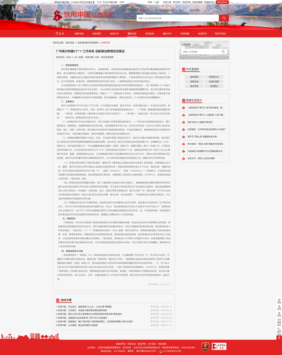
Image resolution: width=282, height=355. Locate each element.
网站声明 (186, 2)
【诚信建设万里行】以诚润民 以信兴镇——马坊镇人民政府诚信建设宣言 (206, 114)
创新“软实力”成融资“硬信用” (200, 122)
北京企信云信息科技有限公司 (147, 347)
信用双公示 (214, 76)
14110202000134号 (172, 350)
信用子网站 (220, 33)
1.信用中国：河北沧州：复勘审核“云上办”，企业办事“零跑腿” (114, 306)
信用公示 (116, 33)
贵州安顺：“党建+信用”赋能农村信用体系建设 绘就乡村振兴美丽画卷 (206, 143)
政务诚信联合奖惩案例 (88, 42)
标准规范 (99, 33)
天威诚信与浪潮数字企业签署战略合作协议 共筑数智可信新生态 (206, 150)
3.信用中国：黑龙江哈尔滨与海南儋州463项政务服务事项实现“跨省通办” (114, 313)
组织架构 (194, 76)
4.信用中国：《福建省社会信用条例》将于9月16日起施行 (114, 317)
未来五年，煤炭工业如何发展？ (201, 158)
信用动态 (149, 33)
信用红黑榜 (214, 81)
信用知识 (205, 33)
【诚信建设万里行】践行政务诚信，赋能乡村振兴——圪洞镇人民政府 (206, 107)
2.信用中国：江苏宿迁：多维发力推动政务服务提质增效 (114, 310)
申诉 (279, 315)
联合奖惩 (134, 33)
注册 (157, 2)
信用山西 (167, 2)
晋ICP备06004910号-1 (146, 350)
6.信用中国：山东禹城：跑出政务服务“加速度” (114, 325)
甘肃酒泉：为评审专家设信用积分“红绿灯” (206, 129)
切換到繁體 (197, 2)
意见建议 (177, 2)
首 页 (64, 33)
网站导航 (162, 343)
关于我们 (152, 343)
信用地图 (187, 33)
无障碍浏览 (209, 2)
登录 (150, 2)
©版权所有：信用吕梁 (126, 343)
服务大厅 (169, 33)
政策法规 (81, 33)
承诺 (279, 309)
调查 (279, 302)
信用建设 (214, 86)
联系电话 (279, 332)
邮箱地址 (279, 323)
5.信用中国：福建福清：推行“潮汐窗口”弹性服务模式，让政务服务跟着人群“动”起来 (114, 321)
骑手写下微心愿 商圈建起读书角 (202, 136)
